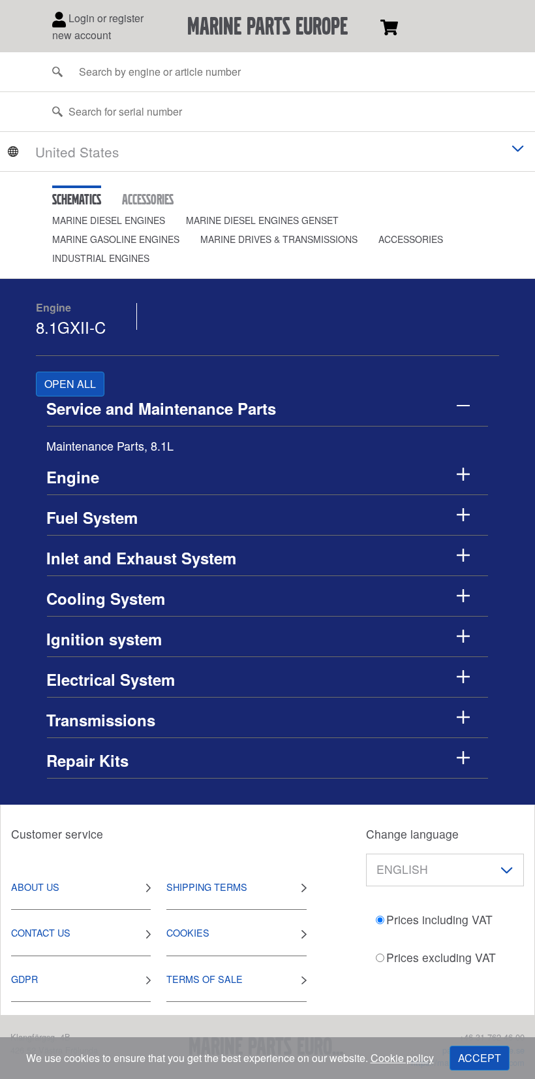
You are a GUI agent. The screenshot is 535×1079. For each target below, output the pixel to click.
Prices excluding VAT (441, 957)
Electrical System (110, 679)
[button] (119, 220)
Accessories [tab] (148, 199)
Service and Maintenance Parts (161, 408)
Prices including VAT (439, 919)
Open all (70, 383)
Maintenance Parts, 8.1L (110, 445)
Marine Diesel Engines (108, 220)
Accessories (410, 239)
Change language (412, 834)
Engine (53, 307)
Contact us (40, 932)
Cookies (187, 932)
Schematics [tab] (76, 199)
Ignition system (104, 639)
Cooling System (105, 598)
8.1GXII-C (71, 326)
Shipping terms (206, 887)
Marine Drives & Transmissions (279, 239)
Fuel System (92, 517)
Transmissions (100, 720)
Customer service (57, 834)
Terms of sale (204, 979)
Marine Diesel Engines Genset (262, 220)
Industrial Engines (100, 258)
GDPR (24, 979)
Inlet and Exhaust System (141, 558)
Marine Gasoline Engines (115, 239)
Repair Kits (87, 760)
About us (35, 887)
